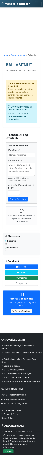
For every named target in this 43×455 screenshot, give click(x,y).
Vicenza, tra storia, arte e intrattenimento (22, 381)
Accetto (9, 451)
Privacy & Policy (10, 414)
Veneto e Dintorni (17, 4)
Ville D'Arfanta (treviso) (13, 369)
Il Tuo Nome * (14, 150)
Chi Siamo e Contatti (12, 410)
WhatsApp (22, 278)
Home (5, 55)
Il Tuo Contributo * (16, 160)
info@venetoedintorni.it (14, 399)
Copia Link (22, 283)
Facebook (22, 266)
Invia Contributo (18, 199)
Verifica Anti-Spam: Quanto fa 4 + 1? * (21, 186)
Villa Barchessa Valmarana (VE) (17, 373)
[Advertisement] (21, 32)
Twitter (22, 272)
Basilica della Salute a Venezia (16, 377)
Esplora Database (22, 311)
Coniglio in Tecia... (11, 366)
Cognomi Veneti (18, 55)
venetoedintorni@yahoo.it (15, 403)
